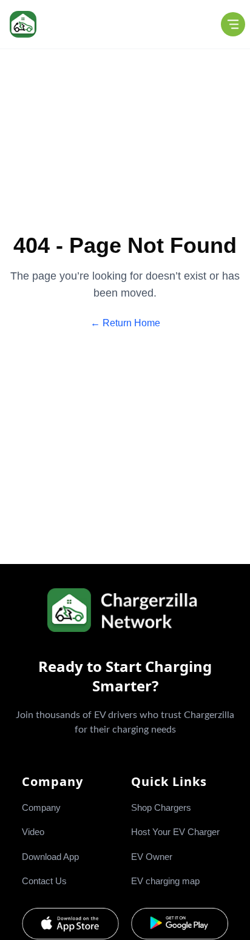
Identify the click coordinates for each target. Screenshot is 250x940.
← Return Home (125, 323)
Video (33, 832)
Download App (50, 856)
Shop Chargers (161, 807)
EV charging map (165, 881)
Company (41, 807)
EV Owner (151, 856)
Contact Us (44, 881)
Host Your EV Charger (175, 832)
